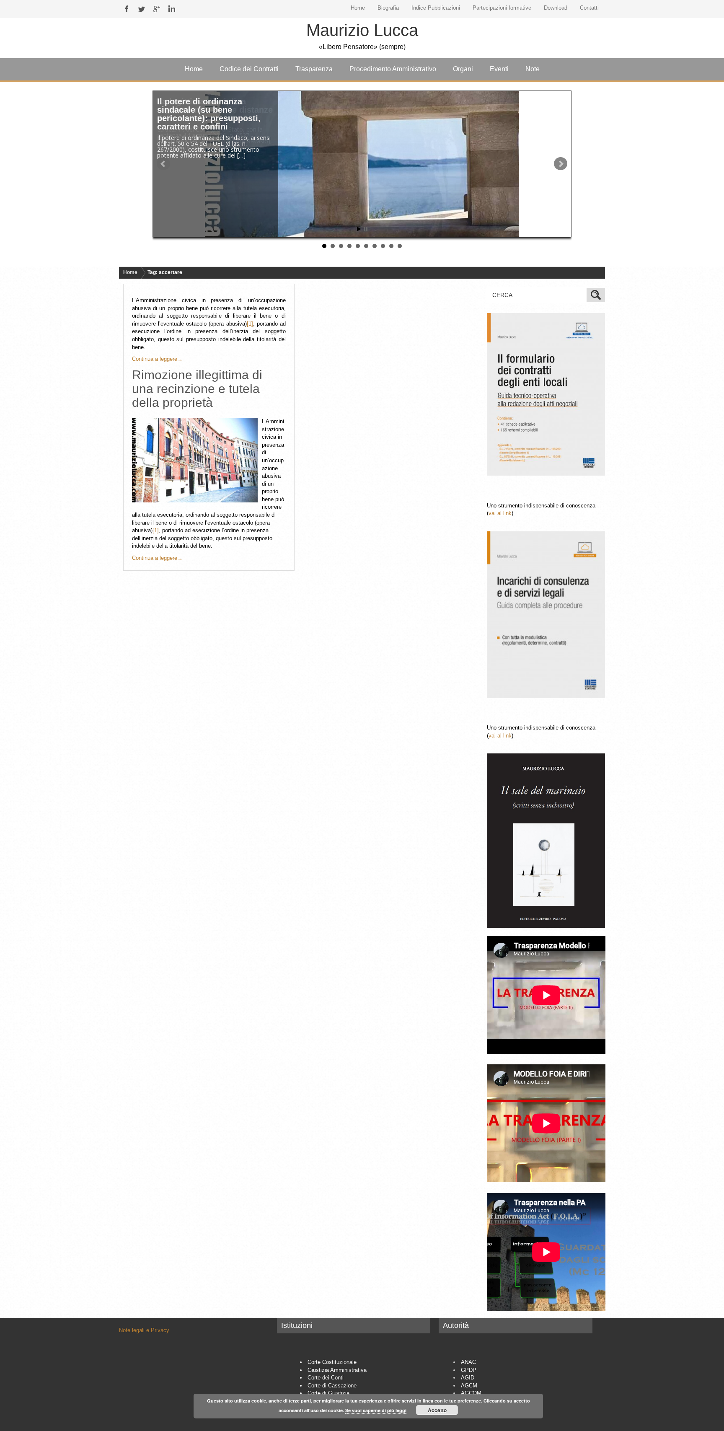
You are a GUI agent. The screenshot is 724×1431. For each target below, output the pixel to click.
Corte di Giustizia (328, 1393)
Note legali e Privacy (144, 1330)
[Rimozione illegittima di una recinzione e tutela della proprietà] (197, 460)
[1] (250, 324)
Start (359, 229)
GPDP (468, 1370)
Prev (163, 164)
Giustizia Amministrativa (337, 1370)
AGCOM (471, 1393)
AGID (467, 1377)
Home (130, 272)
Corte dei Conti (326, 1377)
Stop (365, 229)
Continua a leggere (157, 359)
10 (400, 246)
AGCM (469, 1385)
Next (560, 164)
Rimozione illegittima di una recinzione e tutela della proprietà (197, 388)
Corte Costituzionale (332, 1362)
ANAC (468, 1362)
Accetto (437, 1410)
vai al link (500, 513)
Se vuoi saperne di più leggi (375, 1410)
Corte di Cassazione (332, 1385)
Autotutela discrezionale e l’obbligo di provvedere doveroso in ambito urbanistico (209, 114)
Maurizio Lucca (362, 30)
